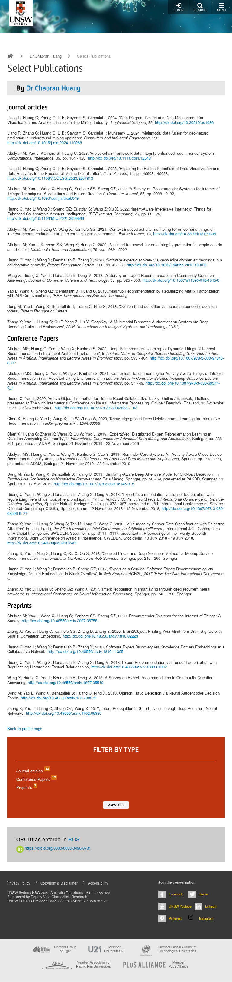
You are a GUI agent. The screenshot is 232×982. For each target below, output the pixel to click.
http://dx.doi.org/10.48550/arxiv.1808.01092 (129, 667)
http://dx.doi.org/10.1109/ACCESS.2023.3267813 (50, 178)
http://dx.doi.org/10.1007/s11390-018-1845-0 (180, 280)
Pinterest (175, 918)
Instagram (206, 918)
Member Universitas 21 (114, 949)
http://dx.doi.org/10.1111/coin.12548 (119, 158)
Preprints (26, 787)
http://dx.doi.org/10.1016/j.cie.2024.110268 (44, 142)
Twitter (203, 894)
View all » (116, 805)
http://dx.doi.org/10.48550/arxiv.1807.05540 (65, 682)
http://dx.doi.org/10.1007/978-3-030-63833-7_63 (96, 407)
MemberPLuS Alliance (178, 964)
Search (200, 10)
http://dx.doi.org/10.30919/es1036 (184, 122)
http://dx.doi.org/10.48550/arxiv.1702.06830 (64, 713)
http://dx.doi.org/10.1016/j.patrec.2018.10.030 (166, 265)
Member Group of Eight (65, 949)
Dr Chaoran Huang (46, 56)
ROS (74, 839)
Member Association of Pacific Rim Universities (93, 964)
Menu (221, 10)
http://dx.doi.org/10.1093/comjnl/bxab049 (43, 198)
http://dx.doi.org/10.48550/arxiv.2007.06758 (59, 620)
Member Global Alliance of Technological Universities (177, 949)
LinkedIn (211, 906)
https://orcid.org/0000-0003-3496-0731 (57, 848)
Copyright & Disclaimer (59, 883)
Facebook (176, 894)
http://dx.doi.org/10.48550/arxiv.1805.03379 (58, 698)
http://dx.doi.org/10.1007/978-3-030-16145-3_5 (94, 483)
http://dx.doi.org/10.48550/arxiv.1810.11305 (85, 651)
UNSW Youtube (180, 906)
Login (178, 10)
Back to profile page (24, 728)
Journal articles (32, 771)
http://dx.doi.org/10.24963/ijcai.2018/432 (42, 543)
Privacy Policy (18, 883)
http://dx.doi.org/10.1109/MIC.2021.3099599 (45, 218)
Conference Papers (35, 779)
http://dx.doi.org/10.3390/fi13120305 (184, 233)
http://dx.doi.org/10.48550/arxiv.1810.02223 (100, 636)
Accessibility (98, 883)
